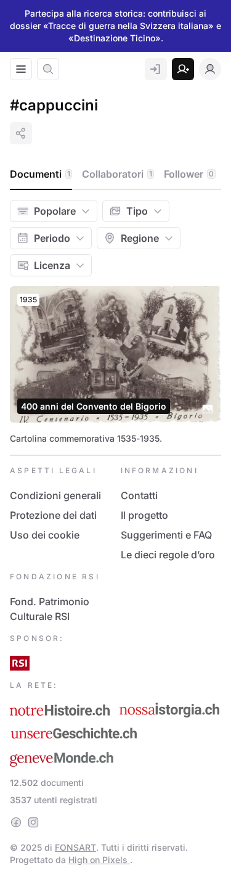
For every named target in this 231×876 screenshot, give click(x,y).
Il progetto (144, 515)
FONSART (75, 847)
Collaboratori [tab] (117, 174)
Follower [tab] (189, 174)
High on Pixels (99, 859)
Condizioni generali (55, 495)
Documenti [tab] (40, 174)
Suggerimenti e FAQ (166, 535)
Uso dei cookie (44, 535)
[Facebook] (16, 822)
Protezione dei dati (53, 515)
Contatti (139, 495)
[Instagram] (33, 822)
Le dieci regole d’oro (168, 554)
